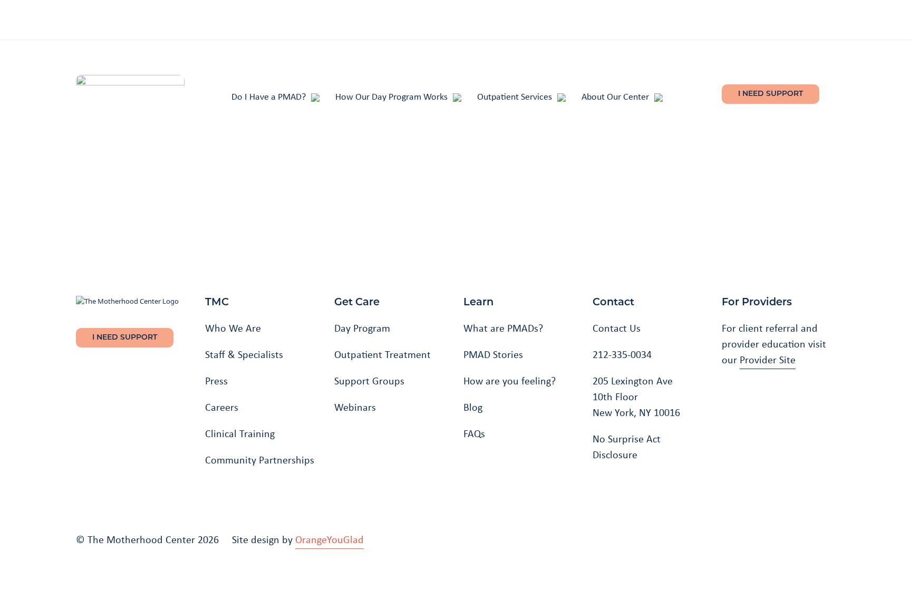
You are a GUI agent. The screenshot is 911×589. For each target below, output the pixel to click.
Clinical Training (240, 433)
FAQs (474, 433)
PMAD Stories (493, 354)
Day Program (362, 328)
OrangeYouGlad (329, 539)
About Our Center (615, 96)
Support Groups (369, 381)
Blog (472, 407)
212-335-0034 (622, 354)
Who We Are (233, 328)
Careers (221, 407)
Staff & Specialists (244, 354)
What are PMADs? (503, 328)
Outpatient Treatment (382, 354)
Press (216, 381)
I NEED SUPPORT (770, 94)
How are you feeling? (509, 381)
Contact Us (617, 328)
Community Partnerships (259, 460)
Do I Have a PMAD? (268, 96)
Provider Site (768, 359)
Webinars (355, 407)
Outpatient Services (514, 96)
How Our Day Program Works (391, 96)
